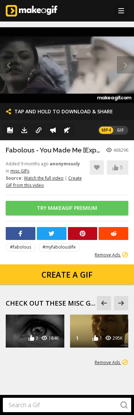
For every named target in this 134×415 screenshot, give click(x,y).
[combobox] (67, 405)
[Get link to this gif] (38, 130)
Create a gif (67, 274)
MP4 (106, 130)
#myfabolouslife (59, 247)
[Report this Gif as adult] (53, 130)
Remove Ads (108, 255)
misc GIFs (19, 171)
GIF (120, 130)
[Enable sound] (67, 130)
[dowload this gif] (24, 130)
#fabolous (20, 247)
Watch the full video (44, 178)
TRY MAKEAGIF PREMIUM (67, 207)
